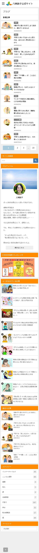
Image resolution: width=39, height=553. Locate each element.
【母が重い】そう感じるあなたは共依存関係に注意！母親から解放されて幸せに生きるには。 (25, 399)
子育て (19, 502)
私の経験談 (19, 512)
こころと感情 (19, 477)
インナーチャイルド (19, 471)
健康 (19, 482)
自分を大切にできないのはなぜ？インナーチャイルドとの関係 (24, 125)
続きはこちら (19, 247)
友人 (19, 487)
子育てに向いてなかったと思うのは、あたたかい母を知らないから (24, 40)
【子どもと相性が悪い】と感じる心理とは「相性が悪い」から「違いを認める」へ (25, 313)
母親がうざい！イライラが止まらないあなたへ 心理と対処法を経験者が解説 (25, 386)
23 (33, 148)
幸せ (19, 507)
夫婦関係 (19, 497)
